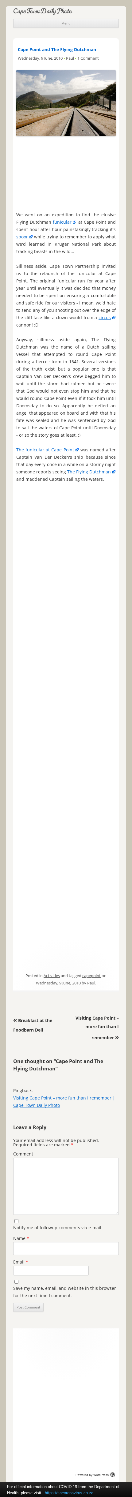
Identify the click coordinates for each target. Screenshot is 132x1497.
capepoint (91, 975)
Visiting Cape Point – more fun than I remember (97, 1027)
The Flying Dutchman (89, 472)
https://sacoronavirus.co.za (69, 1493)
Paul (70, 58)
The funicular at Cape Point (45, 450)
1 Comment (88, 58)
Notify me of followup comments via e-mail (57, 1227)
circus (105, 317)
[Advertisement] (66, 172)
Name (21, 1238)
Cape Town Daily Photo (42, 11)
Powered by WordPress (92, 1474)
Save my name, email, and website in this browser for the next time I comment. (64, 1291)
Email (20, 1262)
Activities (52, 975)
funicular (62, 222)
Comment (23, 1154)
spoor (22, 237)
